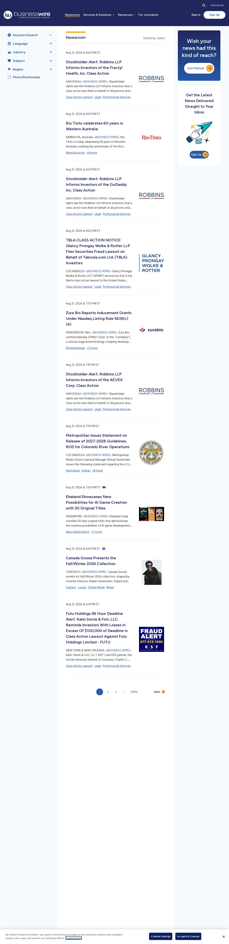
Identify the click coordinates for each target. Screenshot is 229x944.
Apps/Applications (77, 532)
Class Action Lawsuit (79, 97)
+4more (91, 152)
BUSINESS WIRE (95, 81)
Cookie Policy (73, 937)
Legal (97, 97)
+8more (97, 470)
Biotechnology (75, 348)
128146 (134, 691)
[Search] (204, 5)
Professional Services (117, 97)
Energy (86, 470)
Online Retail (96, 587)
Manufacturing (75, 152)
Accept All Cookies (188, 936)
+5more (92, 348)
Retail (110, 587)
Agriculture (73, 470)
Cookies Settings (160, 936)
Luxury (82, 587)
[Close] (224, 936)
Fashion (71, 587)
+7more (96, 532)
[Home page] (27, 15)
